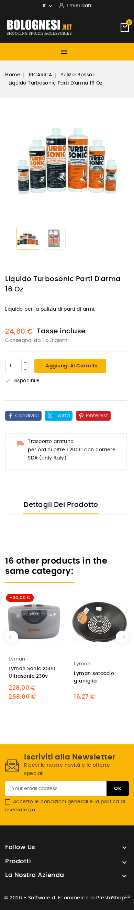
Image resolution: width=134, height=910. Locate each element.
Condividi (27, 415)
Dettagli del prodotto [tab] (61, 504)
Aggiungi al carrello (71, 366)
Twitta (62, 415)
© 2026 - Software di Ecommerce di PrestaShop (67, 898)
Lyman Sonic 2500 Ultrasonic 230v (32, 672)
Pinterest (97, 415)
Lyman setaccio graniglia (94, 677)
